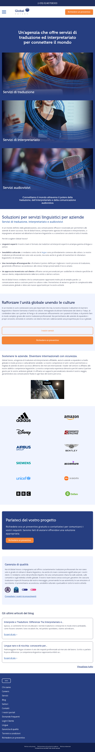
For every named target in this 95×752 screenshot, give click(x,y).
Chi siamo (6, 687)
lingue (44, 252)
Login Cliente (8, 721)
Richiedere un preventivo (13, 738)
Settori (5, 704)
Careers (5, 691)
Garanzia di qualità (10, 729)
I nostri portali (8, 712)
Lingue (5, 725)
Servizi (5, 695)
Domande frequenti (11, 716)
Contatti (5, 708)
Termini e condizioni (11, 733)
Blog (4, 700)
